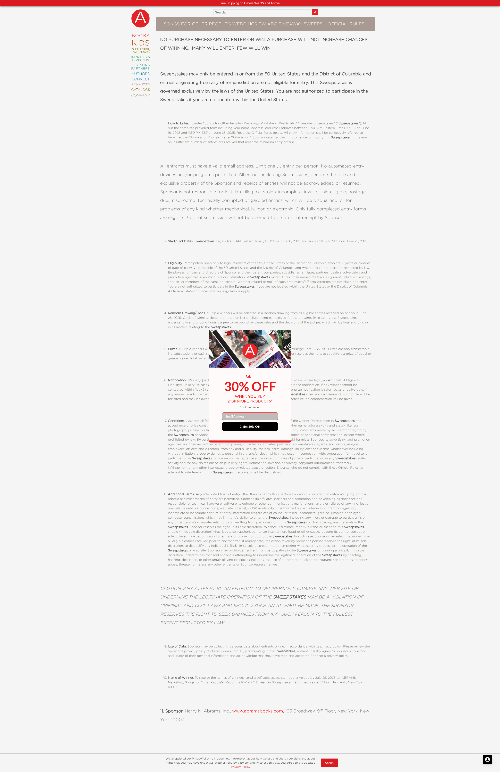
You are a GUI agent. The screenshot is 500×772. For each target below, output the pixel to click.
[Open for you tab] (487, 759)
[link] (250, 351)
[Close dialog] (285, 334)
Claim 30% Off (250, 426)
